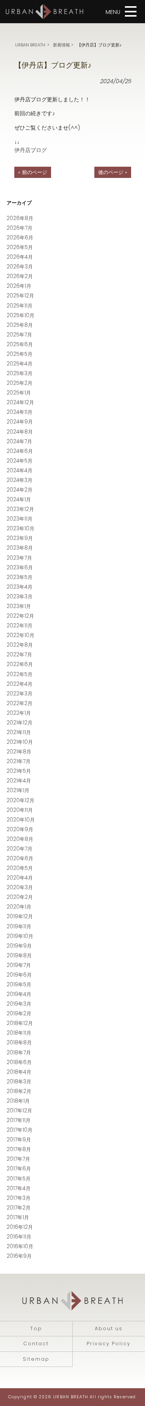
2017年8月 (19, 1149)
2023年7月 (19, 558)
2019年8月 (19, 955)
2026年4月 (20, 257)
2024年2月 (19, 490)
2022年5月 (19, 674)
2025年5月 (19, 354)
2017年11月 (19, 1120)
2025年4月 (19, 363)
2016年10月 (20, 1246)
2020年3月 (20, 887)
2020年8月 (20, 839)
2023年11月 (19, 519)
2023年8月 (20, 548)
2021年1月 (18, 790)
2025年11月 (19, 305)
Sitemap (36, 1359)
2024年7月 (19, 441)
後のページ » (112, 172)
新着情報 (61, 45)
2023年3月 (19, 596)
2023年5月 (19, 577)
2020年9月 (20, 829)
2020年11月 (20, 810)
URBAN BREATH (30, 45)
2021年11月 (19, 732)
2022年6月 (20, 664)
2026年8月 (20, 218)
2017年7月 (18, 1159)
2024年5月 (19, 461)
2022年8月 (20, 645)
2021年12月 (19, 722)
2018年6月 (19, 1062)
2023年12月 (20, 509)
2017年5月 (19, 1178)
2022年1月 (19, 713)
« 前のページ (32, 172)
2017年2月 (19, 1207)
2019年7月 (19, 965)
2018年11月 (19, 1033)
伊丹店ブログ (30, 150)
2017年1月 (18, 1217)
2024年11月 (19, 412)
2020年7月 (19, 848)
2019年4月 (19, 994)
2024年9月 (20, 421)
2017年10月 (19, 1130)
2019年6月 (19, 975)
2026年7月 (19, 228)
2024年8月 (20, 432)
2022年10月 (20, 635)
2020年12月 (20, 800)
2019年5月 (19, 984)
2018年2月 (19, 1091)
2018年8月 (19, 1042)
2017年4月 (19, 1188)
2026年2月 (20, 276)
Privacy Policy (109, 1343)
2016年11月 (19, 1236)
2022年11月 (19, 625)
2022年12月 (20, 616)
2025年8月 (20, 325)
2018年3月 (19, 1081)
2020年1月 (19, 907)
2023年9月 (20, 538)
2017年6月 (19, 1168)
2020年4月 (20, 878)
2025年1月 (19, 392)
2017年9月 (19, 1139)
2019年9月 (19, 946)
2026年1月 (19, 286)
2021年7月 (19, 761)
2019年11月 (19, 926)
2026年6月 (20, 237)
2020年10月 (21, 819)
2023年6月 (20, 567)
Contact (36, 1343)
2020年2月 (20, 897)
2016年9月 (19, 1256)
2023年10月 (20, 528)
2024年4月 (19, 470)
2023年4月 (19, 587)
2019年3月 (19, 1004)
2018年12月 (20, 1023)
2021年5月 (19, 771)
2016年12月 (20, 1227)
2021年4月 (19, 780)
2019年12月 (20, 916)
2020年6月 (20, 858)
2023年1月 (19, 606)
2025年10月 (20, 315)
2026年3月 (20, 266)
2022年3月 (19, 693)
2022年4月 (19, 684)
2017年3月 (19, 1198)
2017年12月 (19, 1110)
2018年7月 (19, 1052)
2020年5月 (20, 868)
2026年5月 (20, 247)
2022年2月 (19, 703)
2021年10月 (20, 742)
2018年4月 (19, 1072)
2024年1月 (19, 499)
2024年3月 (19, 480)
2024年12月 (20, 402)
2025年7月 (19, 334)
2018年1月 (18, 1101)
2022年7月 (19, 654)
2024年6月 (20, 451)
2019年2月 (19, 1013)
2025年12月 (20, 295)
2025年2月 (19, 383)
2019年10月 (20, 936)
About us (109, 1328)
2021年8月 (19, 751)
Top (36, 1328)
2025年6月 (20, 344)
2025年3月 (19, 373)
